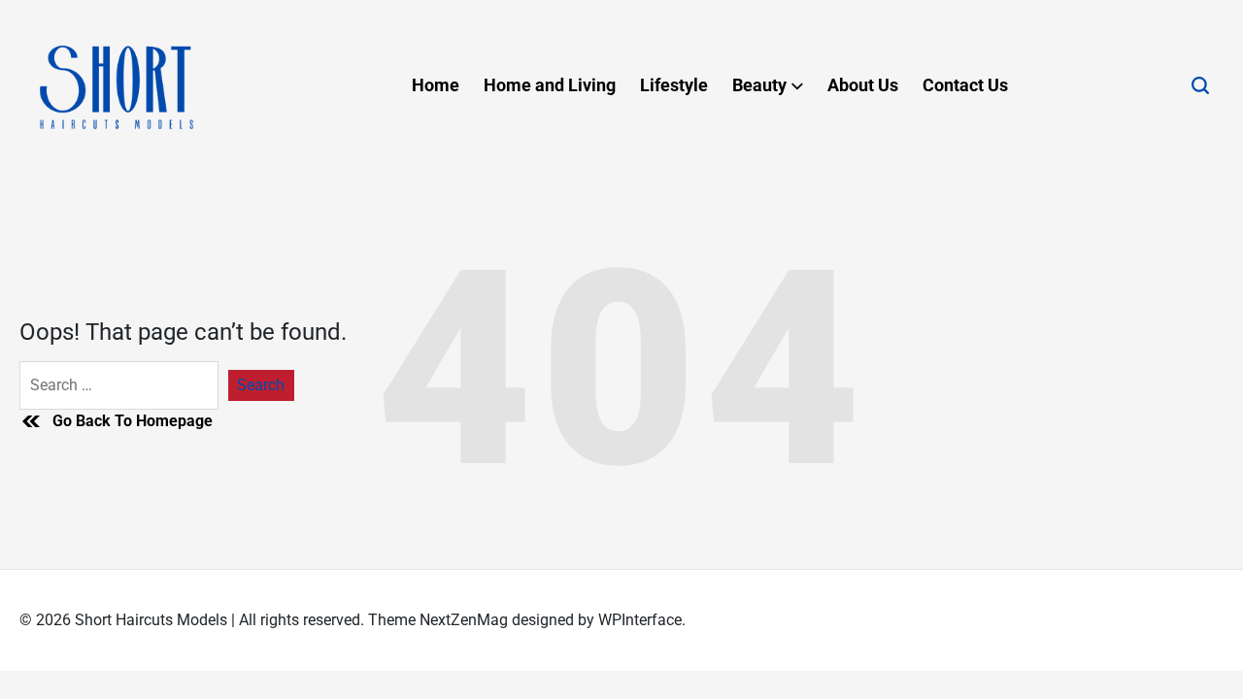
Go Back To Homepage (132, 421)
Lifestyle (674, 85)
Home (435, 85)
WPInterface (640, 620)
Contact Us (965, 85)
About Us (862, 85)
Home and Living (550, 85)
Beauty (759, 85)
